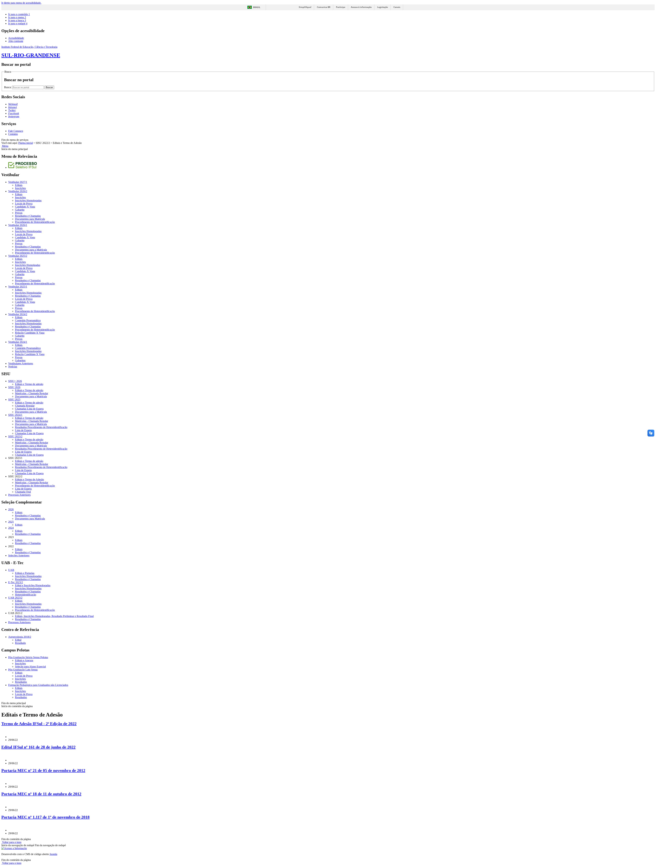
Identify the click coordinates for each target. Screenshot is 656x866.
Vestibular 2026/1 (17, 225)
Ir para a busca (17, 20)
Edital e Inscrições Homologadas (32, 585)
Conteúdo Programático (28, 320)
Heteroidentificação (25, 594)
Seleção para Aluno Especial (30, 666)
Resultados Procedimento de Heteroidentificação (41, 427)
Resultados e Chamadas (28, 215)
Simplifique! (305, 7)
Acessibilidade (16, 38)
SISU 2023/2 (15, 436)
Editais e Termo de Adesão (29, 479)
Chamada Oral (23, 491)
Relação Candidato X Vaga (29, 332)
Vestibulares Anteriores (20, 363)
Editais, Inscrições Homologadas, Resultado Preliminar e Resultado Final (54, 616)
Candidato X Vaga (25, 206)
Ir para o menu (17, 17)
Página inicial (25, 142)
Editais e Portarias (24, 573)
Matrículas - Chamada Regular (31, 393)
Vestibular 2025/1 (17, 286)
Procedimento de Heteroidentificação (35, 222)
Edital (18, 639)
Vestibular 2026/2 (17, 191)
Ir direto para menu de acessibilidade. (21, 2)
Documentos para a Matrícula (31, 249)
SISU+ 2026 (15, 381)
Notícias (12, 366)
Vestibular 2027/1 (17, 182)
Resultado (20, 643)
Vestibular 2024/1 (17, 341)
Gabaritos (20, 360)
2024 (11, 527)
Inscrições (20, 188)
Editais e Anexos (24, 660)
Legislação (382, 7)
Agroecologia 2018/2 (19, 636)
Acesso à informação (361, 7)
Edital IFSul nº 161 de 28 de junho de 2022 (38, 747)
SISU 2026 (14, 387)
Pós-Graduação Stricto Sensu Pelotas (28, 657)
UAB (11, 570)
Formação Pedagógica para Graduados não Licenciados (38, 685)
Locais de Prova (23, 203)
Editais (18, 185)
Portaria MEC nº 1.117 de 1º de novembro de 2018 (45, 817)
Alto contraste (15, 41)
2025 (11, 521)
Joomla (53, 854)
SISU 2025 (14, 399)
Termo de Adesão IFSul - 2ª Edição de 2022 (39, 723)
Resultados (21, 681)
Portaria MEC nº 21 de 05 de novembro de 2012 (43, 770)
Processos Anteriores (19, 494)
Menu (4, 146)
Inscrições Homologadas (28, 200)
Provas (18, 212)
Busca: (8, 87)
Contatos (13, 134)
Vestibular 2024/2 (17, 314)
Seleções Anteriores (18, 555)
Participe (340, 7)
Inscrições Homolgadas (27, 265)
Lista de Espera (23, 430)
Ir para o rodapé (17, 23)
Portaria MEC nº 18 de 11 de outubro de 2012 (41, 794)
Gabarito (19, 209)
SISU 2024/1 (15, 414)
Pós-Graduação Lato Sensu (23, 669)
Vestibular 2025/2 (17, 255)
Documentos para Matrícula (30, 218)
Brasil (256, 7)
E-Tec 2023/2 (15, 582)
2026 (11, 509)
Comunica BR (323, 7)
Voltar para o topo (11, 842)
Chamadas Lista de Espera (29, 408)
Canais (396, 7)
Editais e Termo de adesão (29, 384)
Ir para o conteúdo (19, 14)
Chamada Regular (25, 405)
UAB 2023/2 (15, 597)
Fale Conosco (15, 130)
